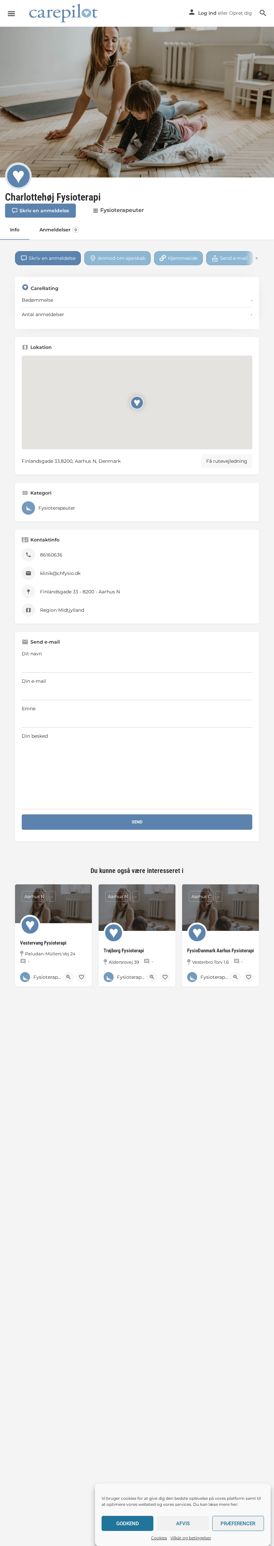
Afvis (183, 1524)
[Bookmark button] (81, 977)
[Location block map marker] (137, 402)
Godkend (127, 1524)
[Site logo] (64, 13)
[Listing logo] (18, 175)
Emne (28, 709)
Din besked (35, 736)
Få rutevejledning (226, 461)
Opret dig (240, 13)
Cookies (159, 1537)
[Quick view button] (68, 977)
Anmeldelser (58, 230)
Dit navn (32, 654)
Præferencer (238, 1524)
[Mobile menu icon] (11, 13)
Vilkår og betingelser (190, 1537)
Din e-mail (34, 681)
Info (14, 230)
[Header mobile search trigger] (263, 13)
